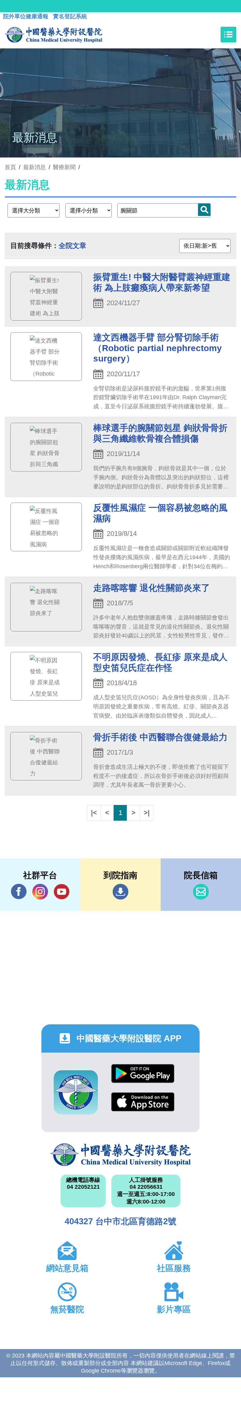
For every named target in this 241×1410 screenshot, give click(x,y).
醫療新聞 (64, 167)
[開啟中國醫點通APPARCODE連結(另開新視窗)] (76, 1092)
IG (40, 892)
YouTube (61, 892)
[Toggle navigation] (228, 34)
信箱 (201, 892)
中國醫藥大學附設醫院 (120, 1154)
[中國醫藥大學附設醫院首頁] (53, 34)
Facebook (19, 892)
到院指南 (120, 892)
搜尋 (204, 209)
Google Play (142, 1078)
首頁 (10, 167)
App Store (142, 1106)
